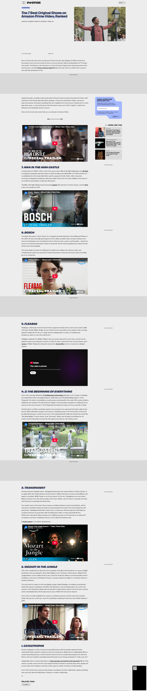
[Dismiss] (144, 667)
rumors (23, 344)
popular (54, 185)
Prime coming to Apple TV (46, 68)
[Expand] (134, 667)
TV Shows (25, 684)
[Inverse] (34, 3)
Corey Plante (27, 53)
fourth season (27, 522)
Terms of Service (102, 113)
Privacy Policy (111, 113)
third (86, 185)
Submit (115, 116)
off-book (85, 171)
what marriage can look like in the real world (65, 661)
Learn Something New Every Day (104, 99)
